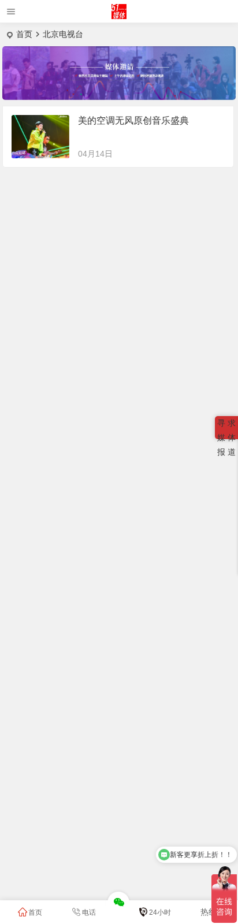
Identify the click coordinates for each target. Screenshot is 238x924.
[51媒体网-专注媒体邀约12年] (119, 16)
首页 (24, 34)
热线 (208, 911)
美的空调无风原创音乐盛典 (133, 120)
